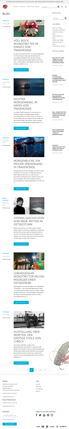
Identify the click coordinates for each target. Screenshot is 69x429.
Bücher (16, 6)
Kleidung (22, 6)
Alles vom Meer (57, 28)
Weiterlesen (21, 69)
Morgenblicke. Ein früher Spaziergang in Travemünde (28, 164)
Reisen (37, 6)
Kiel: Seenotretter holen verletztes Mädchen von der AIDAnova (59, 114)
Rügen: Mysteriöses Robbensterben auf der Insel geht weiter (59, 79)
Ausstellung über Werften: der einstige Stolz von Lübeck (27, 336)
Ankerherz (6, 21)
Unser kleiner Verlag (58, 46)
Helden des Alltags (57, 40)
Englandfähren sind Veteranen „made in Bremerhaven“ (58, 132)
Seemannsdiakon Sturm (57, 43)
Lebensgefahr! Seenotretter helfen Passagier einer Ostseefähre (29, 278)
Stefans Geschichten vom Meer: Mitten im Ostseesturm (29, 221)
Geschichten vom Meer (57, 37)
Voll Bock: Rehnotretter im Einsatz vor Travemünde (26, 45)
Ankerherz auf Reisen (58, 30)
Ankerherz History (57, 32)
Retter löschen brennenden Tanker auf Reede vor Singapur (58, 97)
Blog (53, 34)
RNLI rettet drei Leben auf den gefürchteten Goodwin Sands (58, 60)
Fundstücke (30, 6)
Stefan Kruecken (6, 199)
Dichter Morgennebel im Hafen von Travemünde (25, 103)
